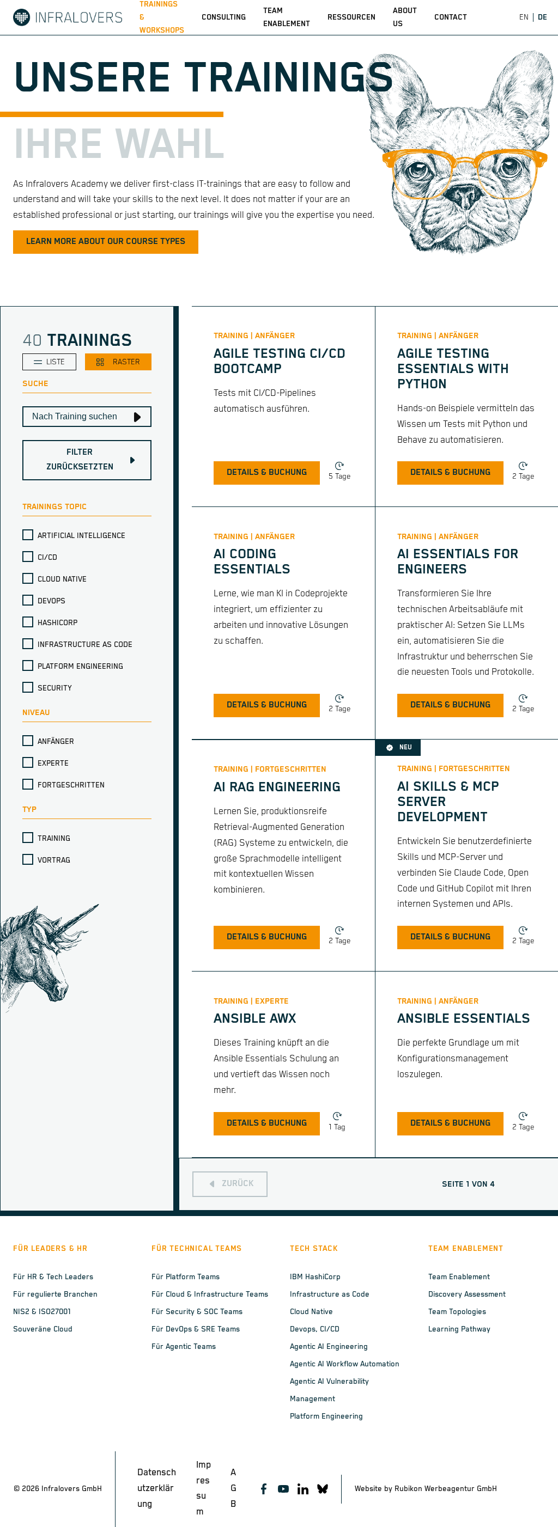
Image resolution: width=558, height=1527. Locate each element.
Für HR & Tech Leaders (53, 1277)
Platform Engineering (326, 1416)
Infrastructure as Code (329, 1294)
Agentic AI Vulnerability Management (329, 1390)
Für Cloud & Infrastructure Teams (209, 1294)
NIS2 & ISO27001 (42, 1312)
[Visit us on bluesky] (322, 1489)
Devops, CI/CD (314, 1329)
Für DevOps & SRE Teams (195, 1329)
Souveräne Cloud (42, 1329)
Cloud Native (311, 1312)
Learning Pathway (459, 1329)
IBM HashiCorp (315, 1277)
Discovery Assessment (467, 1294)
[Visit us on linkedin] (303, 1489)
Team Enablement (459, 1277)
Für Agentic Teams (183, 1346)
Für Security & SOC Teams (196, 1312)
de (542, 17)
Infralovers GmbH (71, 1489)
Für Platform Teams (185, 1277)
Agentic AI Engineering (329, 1346)
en (524, 17)
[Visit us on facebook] (263, 1489)
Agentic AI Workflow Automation (344, 1364)
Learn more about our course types (105, 242)
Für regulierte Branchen (55, 1294)
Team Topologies (457, 1312)
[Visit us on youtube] (283, 1489)
